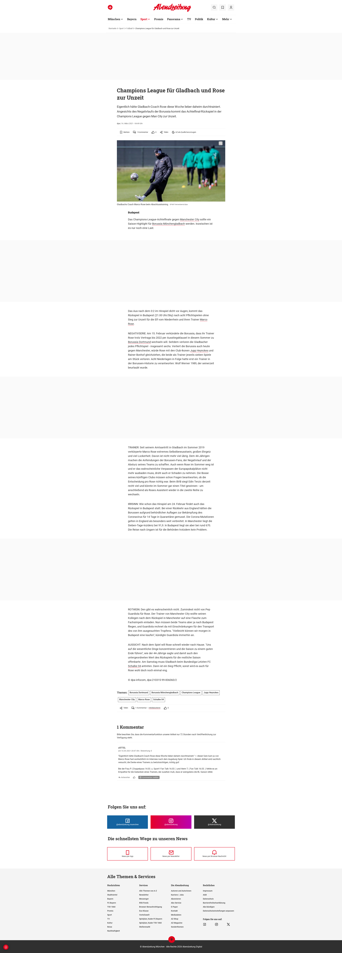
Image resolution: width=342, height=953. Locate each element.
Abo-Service (176, 903)
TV (189, 19)
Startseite (112, 28)
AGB (205, 895)
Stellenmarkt (144, 927)
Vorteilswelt (144, 915)
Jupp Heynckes (199, 350)
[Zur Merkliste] (222, 7)
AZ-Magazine (176, 923)
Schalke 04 (134, 666)
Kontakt (174, 911)
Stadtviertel (112, 895)
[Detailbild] (221, 143)
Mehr (225, 19)
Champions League (191, 692)
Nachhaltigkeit (113, 931)
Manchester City (189, 219)
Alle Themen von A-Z (148, 891)
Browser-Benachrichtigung (150, 907)
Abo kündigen (209, 907)
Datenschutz (208, 899)
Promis (158, 19)
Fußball (129, 28)
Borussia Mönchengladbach (168, 223)
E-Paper (174, 907)
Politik (199, 19)
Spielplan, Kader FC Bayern (150, 919)
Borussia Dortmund (139, 342)
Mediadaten (176, 915)
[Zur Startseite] (172, 11)
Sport (143, 19)
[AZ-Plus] (110, 7)
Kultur (211, 19)
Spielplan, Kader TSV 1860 (150, 923)
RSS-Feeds (143, 903)
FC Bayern (111, 903)
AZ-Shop (174, 919)
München (114, 19)
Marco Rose (144, 699)
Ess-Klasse (144, 911)
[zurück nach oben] (171, 941)
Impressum (207, 891)
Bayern (132, 19)
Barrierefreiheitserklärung (214, 903)
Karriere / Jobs (177, 895)
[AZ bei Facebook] (204, 924)
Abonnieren (176, 899)
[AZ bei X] (228, 924)
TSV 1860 (111, 907)
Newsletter (144, 895)
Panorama (173, 19)
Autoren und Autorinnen (181, 891)
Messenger (144, 899)
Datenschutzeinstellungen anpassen (218, 911)
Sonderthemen (177, 927)
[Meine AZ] (231, 7)
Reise (109, 927)
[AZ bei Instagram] (216, 924)
